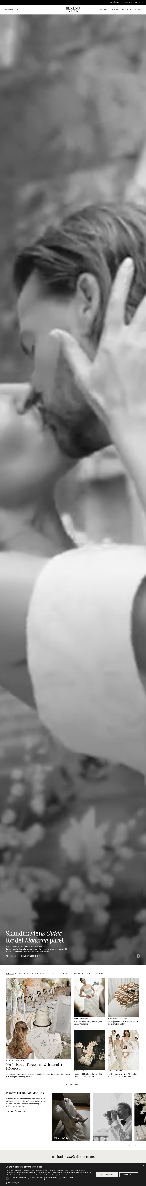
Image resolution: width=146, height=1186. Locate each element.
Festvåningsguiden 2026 (120, 2)
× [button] (143, 1166)
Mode (64, 974)
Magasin (138, 9)
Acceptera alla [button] (107, 1175)
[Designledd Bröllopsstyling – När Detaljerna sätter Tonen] (89, 1055)
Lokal (55, 974)
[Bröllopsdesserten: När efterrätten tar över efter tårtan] (123, 1003)
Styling (88, 974)
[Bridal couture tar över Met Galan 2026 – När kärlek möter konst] (123, 1055)
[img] (73, 9)
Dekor (45, 974)
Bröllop (21, 974)
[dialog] (73, 1174)
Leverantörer (117, 9)
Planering (76, 974)
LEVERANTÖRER (29, 956)
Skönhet (100, 974)
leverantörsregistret (16, 1111)
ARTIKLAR (11, 956)
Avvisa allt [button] (128, 1175)
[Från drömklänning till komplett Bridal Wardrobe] (89, 1003)
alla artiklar (73, 1084)
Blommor (33, 974)
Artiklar (104, 9)
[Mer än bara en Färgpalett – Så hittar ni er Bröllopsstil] (38, 1029)
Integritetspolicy (67, 1175)
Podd (129, 9)
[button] (130, 1145)
